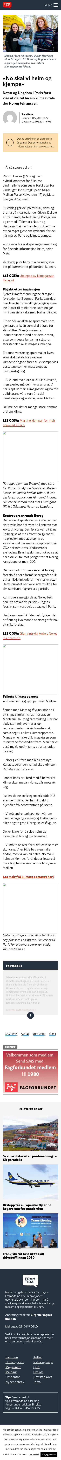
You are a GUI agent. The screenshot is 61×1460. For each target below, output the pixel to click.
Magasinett (13, 1367)
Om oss (38, 1372)
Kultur (37, 1357)
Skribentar (13, 1377)
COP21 (25, 1033)
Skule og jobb (15, 1362)
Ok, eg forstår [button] (48, 1454)
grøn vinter (39, 1033)
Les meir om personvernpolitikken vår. (29, 1339)
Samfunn (12, 1357)
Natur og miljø (43, 1362)
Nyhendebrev (15, 1382)
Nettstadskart (42, 1377)
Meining (11, 1372)
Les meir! (34, 1454)
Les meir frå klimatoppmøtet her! (28, 876)
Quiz (36, 1367)
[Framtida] (7, 5)
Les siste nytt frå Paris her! (21, 1010)
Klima (52, 1033)
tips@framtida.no (16, 1401)
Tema (37, 1382)
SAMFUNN (11, 1033)
